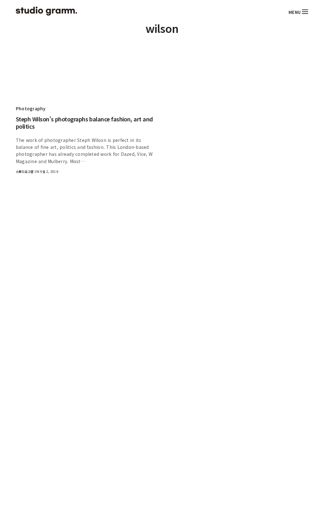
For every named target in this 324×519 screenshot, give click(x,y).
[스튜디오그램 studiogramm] (46, 11)
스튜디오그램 (24, 171)
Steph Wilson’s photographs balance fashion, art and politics (84, 122)
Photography (31, 108)
